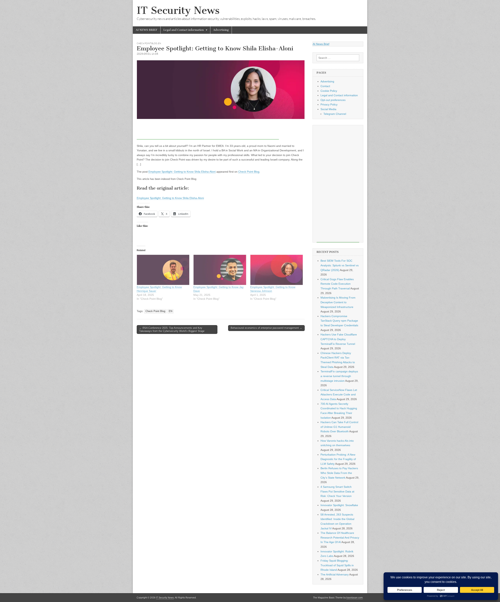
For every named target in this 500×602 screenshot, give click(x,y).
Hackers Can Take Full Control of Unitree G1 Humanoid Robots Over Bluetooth (339, 427)
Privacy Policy (329, 104)
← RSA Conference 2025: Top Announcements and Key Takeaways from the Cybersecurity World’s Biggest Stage (171, 329)
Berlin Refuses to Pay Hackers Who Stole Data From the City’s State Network (339, 473)
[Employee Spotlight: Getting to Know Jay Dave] (219, 270)
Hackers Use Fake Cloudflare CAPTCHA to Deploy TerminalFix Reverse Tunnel (339, 339)
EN (159, 43)
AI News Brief (321, 43)
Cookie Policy (329, 90)
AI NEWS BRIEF (146, 30)
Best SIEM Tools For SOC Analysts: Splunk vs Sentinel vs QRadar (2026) (340, 265)
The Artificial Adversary (335, 574)
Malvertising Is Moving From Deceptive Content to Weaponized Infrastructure (338, 302)
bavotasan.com (354, 597)
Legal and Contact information (183, 30)
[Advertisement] (208, 130)
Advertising (221, 30)
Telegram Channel (334, 113)
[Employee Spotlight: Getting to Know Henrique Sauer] (163, 270)
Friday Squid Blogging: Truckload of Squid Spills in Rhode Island (337, 565)
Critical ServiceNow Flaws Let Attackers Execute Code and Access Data (339, 394)
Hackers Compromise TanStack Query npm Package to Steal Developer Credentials (339, 321)
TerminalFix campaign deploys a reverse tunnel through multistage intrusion (339, 376)
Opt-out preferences (333, 100)
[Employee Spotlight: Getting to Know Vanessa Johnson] (276, 270)
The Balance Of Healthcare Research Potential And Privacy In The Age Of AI (340, 537)
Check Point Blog (147, 43)
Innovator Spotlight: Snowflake (339, 505)
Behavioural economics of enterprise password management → (266, 327)
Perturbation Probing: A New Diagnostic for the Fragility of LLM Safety (338, 459)
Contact (325, 86)
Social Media (328, 109)
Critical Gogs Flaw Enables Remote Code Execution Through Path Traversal (337, 284)
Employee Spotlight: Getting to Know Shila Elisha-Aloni (182, 171)
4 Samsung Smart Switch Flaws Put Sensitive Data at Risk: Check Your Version (337, 491)
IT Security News (178, 10)
